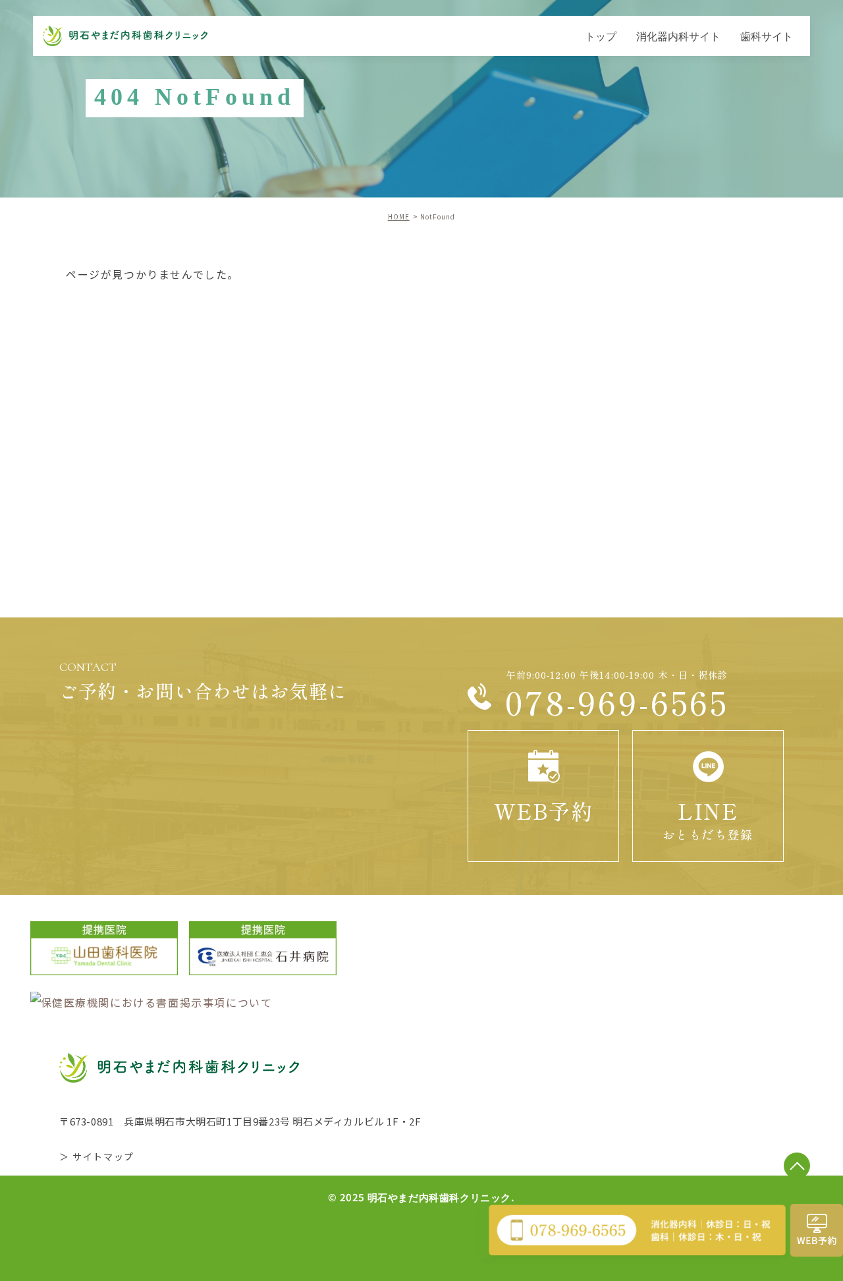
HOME (399, 216)
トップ (600, 35)
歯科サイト (766, 35)
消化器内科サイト (678, 35)
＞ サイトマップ (96, 1156)
